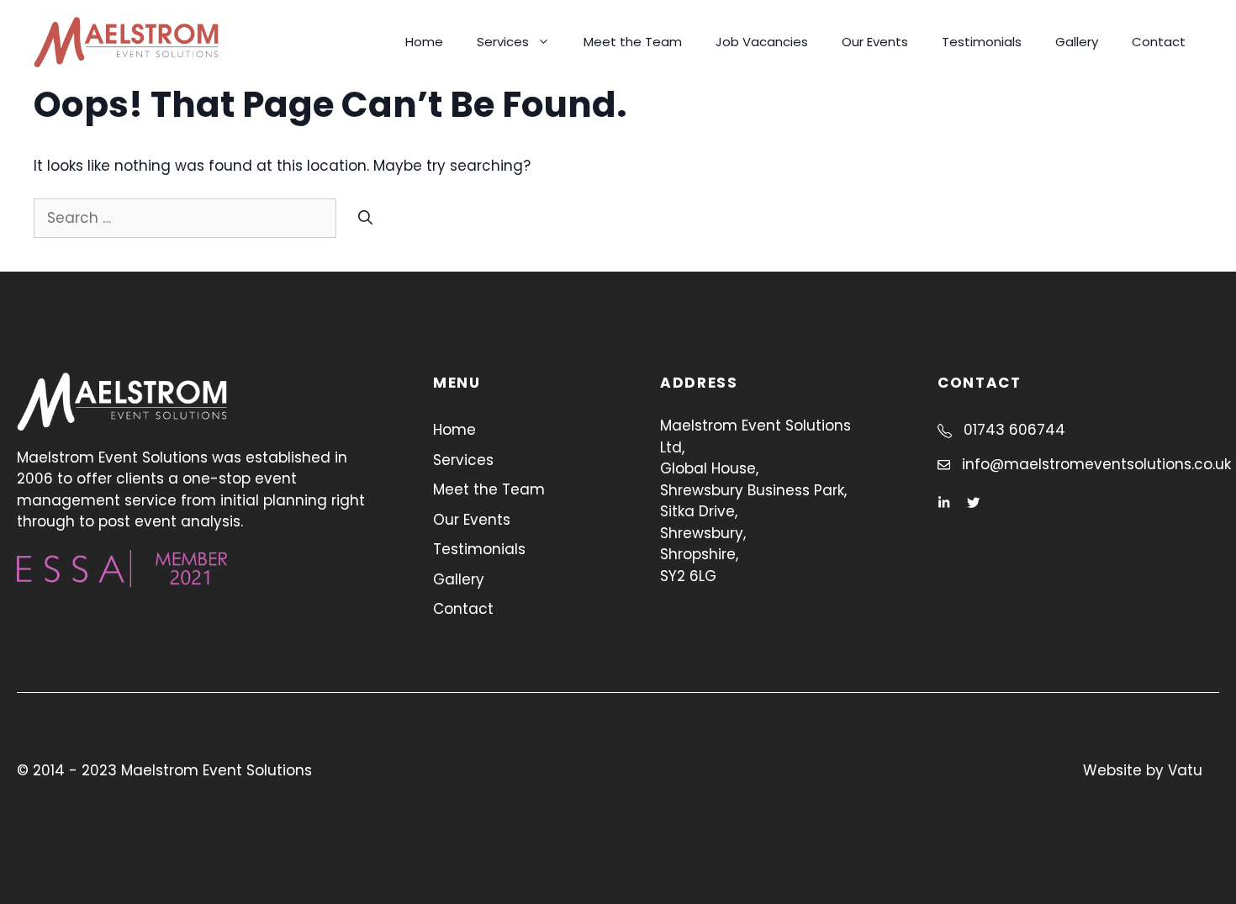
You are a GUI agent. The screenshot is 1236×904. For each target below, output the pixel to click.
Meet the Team (633, 41)
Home (424, 41)
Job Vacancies (762, 41)
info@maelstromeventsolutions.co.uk (1096, 464)
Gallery (1076, 41)
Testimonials (982, 41)
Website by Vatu (1142, 770)
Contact (1159, 41)
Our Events (875, 41)
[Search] (365, 218)
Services (503, 41)
